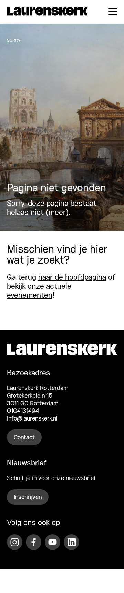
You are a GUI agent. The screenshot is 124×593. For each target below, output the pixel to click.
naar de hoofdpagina (72, 277)
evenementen (29, 295)
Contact (24, 438)
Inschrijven (28, 497)
